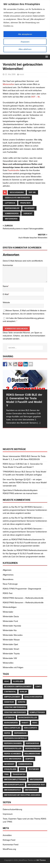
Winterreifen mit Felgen (13, 667)
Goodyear (9, 702)
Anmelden (7, 835)
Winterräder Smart (11, 649)
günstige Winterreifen (15, 707)
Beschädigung (17, 192)
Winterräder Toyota (11, 653)
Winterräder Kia (10, 630)
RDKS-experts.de (12, 728)
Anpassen (25, 42)
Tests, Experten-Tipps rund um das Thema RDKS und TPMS (24, 820)
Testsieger (33, 769)
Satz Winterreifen (12, 759)
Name (5, 286)
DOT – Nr (35, 97)
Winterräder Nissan (11, 639)
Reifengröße (32, 743)
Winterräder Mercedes (12, 635)
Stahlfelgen (10, 769)
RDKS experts (30, 728)
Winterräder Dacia (11, 616)
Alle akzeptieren (25, 34)
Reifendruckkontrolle (15, 738)
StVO (22, 769)
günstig (21, 702)
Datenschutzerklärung (27, 318)
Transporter (19, 774)
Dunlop (23, 692)
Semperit (29, 759)
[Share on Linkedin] (25, 364)
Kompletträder (37, 712)
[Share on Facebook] (5, 364)
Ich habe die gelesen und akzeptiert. (23, 319)
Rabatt (25, 723)
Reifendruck (20, 733)
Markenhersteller (27, 718)
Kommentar (8, 265)
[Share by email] (30, 364)
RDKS (34, 723)
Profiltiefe (25, 203)
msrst (21, 74)
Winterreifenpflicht (14, 785)
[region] (25, 27)
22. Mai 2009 (10, 74)
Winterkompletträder (15, 779)
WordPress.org (9, 849)
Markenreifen (11, 723)
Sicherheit (29, 208)
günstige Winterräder (15, 712)
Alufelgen (18, 681)
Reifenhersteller (12, 748)
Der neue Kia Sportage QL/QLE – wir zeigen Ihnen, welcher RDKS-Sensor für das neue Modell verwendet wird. (25, 482)
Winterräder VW (10, 658)
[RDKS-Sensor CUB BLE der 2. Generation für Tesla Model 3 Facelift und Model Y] (25, 379)
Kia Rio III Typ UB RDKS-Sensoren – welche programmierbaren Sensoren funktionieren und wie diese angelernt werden (25, 510)
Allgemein (7, 570)
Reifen (7, 733)
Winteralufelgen (10, 607)
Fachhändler (14, 170)
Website (6, 302)
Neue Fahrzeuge (10, 584)
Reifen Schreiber (12, 754)
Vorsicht (27, 213)
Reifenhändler (12, 208)
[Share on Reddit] (15, 364)
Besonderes (8, 579)
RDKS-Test (7, 593)
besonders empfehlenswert (18, 687)
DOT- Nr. (32, 192)
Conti (38, 687)
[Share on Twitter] (10, 364)
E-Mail (5, 294)
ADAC (6, 681)
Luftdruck (10, 203)
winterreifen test (36, 785)
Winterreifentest (12, 790)
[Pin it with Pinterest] (20, 364)
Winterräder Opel (10, 644)
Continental (10, 692)
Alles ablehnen (25, 49)
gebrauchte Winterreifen (17, 198)
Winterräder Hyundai (12, 626)
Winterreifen (8, 84)
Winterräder (8, 612)
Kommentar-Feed (10, 844)
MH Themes (41, 860)
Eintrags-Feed (9, 840)
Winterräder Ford (10, 621)
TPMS (6, 774)
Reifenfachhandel (13, 743)
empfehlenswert (12, 697)
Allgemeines (8, 575)
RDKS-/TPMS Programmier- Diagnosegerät (22, 589)
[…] (38, 423)
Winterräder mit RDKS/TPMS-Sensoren (22, 795)
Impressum (8, 814)
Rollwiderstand (32, 754)
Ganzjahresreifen (33, 697)
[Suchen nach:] (25, 347)
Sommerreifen (11, 213)
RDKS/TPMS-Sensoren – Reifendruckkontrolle (23, 598)
